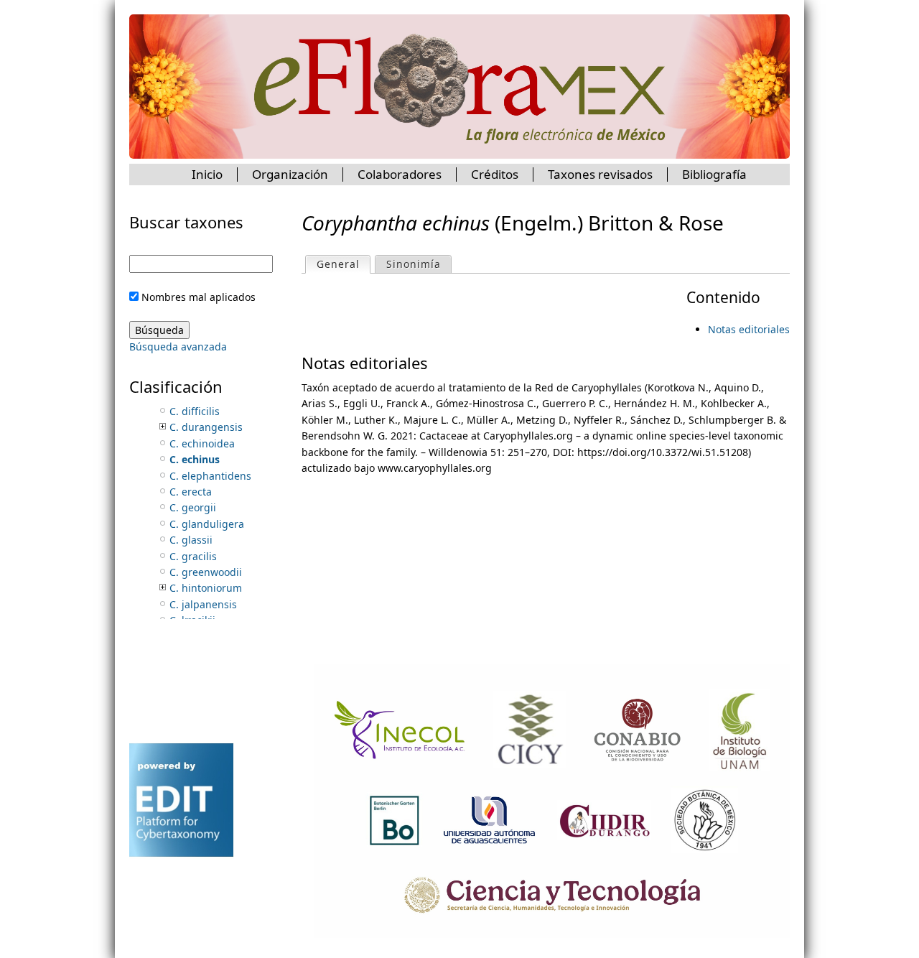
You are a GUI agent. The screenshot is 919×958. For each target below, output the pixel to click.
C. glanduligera (206, 524)
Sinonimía (413, 264)
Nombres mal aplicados (198, 297)
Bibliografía (714, 174)
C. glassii (191, 540)
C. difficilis (194, 411)
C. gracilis (193, 556)
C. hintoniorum (205, 588)
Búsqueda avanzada (178, 346)
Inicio (207, 174)
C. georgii (192, 507)
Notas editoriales (749, 329)
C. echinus (194, 459)
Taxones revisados (600, 174)
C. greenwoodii (205, 572)
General (343, 264)
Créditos (494, 174)
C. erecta (190, 491)
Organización (290, 174)
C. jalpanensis (203, 604)
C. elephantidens (210, 476)
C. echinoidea (202, 443)
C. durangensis (206, 427)
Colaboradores (400, 174)
